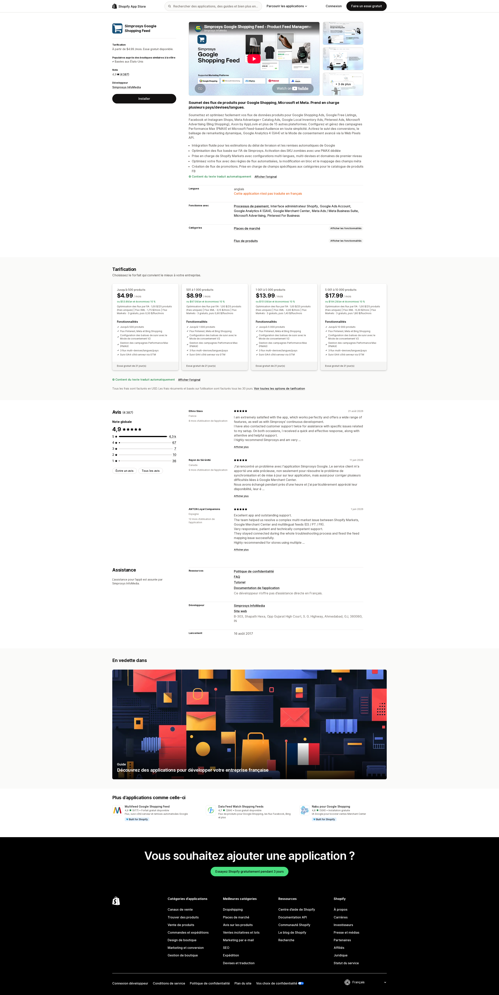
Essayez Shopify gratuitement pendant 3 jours (249, 871)
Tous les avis (151, 470)
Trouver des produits (183, 917)
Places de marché (247, 228)
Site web (240, 611)
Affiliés (339, 948)
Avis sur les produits (238, 925)
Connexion (334, 6)
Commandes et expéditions (188, 932)
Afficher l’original (266, 176)
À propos (340, 909)
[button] (156, 813)
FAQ (237, 577)
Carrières (341, 917)
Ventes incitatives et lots (241, 932)
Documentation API (292, 917)
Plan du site (242, 983)
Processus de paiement (251, 206)
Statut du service (346, 963)
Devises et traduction (239, 963)
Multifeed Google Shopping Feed (147, 806)
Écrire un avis (125, 470)
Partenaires (342, 940)
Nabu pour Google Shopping (331, 806)
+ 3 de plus (343, 84)
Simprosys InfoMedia (126, 87)
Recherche (286, 940)
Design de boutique (182, 940)
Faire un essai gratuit (366, 6)
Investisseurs (343, 925)
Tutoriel (239, 582)
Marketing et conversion (186, 948)
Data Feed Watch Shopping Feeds (241, 806)
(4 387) (124, 74)
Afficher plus (241, 446)
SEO (226, 948)
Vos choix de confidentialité (276, 983)
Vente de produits (181, 925)
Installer (144, 99)
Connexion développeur (130, 983)
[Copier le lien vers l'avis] (204, 411)
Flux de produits (246, 241)
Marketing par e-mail (238, 940)
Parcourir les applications (285, 6)
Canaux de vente (180, 909)
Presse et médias (346, 932)
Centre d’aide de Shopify (296, 909)
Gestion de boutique (183, 955)
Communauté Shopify (294, 925)
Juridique (341, 955)
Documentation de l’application (257, 588)
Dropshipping (233, 909)
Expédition (231, 955)
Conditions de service (169, 983)
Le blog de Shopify (292, 932)
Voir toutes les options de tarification (279, 388)
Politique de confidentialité (254, 571)
